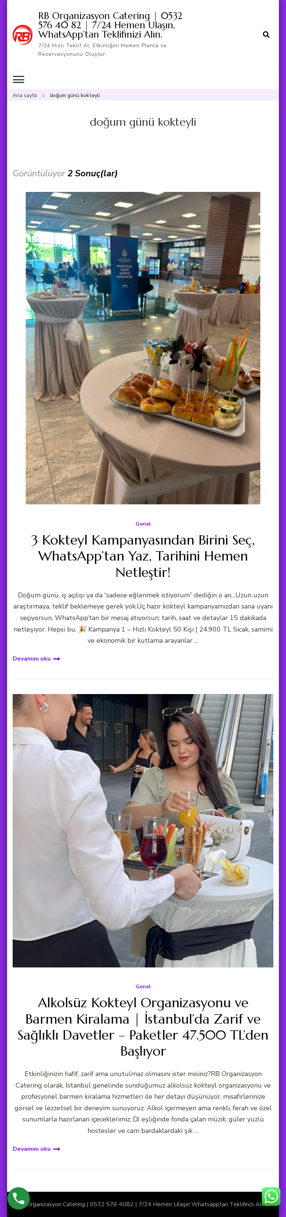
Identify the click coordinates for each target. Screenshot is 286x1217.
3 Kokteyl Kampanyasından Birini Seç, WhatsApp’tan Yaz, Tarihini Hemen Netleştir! (143, 556)
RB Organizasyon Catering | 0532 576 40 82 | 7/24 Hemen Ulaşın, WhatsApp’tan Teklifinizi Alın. (110, 25)
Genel (143, 524)
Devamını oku (32, 659)
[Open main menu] (18, 79)
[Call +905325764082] (18, 1198)
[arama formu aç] (266, 35)
